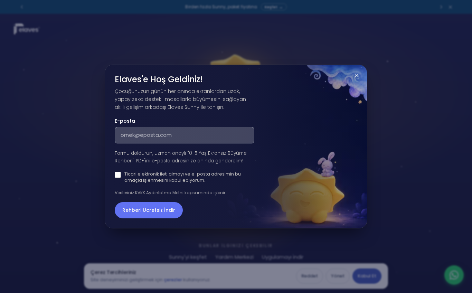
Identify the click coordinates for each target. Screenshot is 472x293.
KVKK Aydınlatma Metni (159, 193)
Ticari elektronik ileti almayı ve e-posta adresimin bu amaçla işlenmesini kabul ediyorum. (182, 177)
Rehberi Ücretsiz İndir (148, 210)
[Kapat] (356, 75)
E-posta (125, 120)
